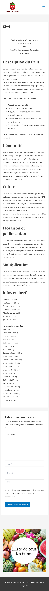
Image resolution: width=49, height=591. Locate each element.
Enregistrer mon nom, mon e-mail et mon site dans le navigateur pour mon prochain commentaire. (24, 493)
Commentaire (11, 434)
